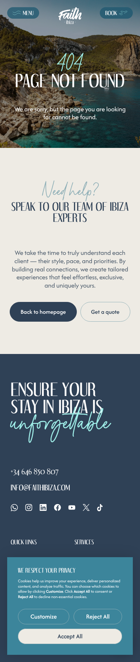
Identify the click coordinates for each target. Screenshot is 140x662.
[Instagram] (28, 507)
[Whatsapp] (14, 507)
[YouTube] (71, 507)
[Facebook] (57, 507)
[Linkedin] (43, 507)
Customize (44, 616)
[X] (86, 507)
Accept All (70, 636)
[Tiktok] (100, 507)
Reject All (98, 616)
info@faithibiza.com (40, 487)
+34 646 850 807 (35, 471)
